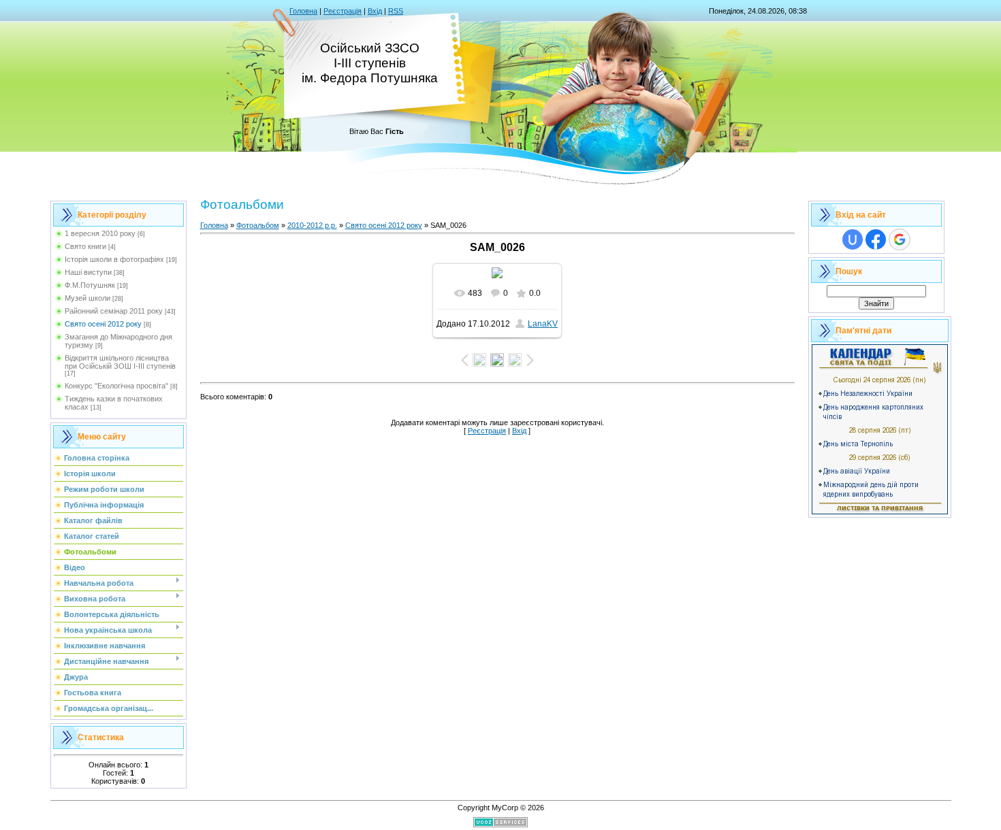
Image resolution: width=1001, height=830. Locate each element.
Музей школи (87, 298)
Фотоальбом (257, 225)
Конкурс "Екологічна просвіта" (116, 386)
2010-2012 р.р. (312, 225)
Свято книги (85, 246)
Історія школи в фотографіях (114, 259)
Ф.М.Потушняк (90, 285)
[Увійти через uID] (852, 239)
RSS (395, 11)
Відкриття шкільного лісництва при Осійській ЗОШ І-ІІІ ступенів (120, 362)
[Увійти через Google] (899, 239)
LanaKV (543, 324)
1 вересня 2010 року (100, 233)
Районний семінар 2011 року (114, 311)
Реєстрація (342, 11)
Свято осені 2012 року (103, 324)
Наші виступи (88, 272)
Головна (303, 11)
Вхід (375, 11)
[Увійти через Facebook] (875, 239)
